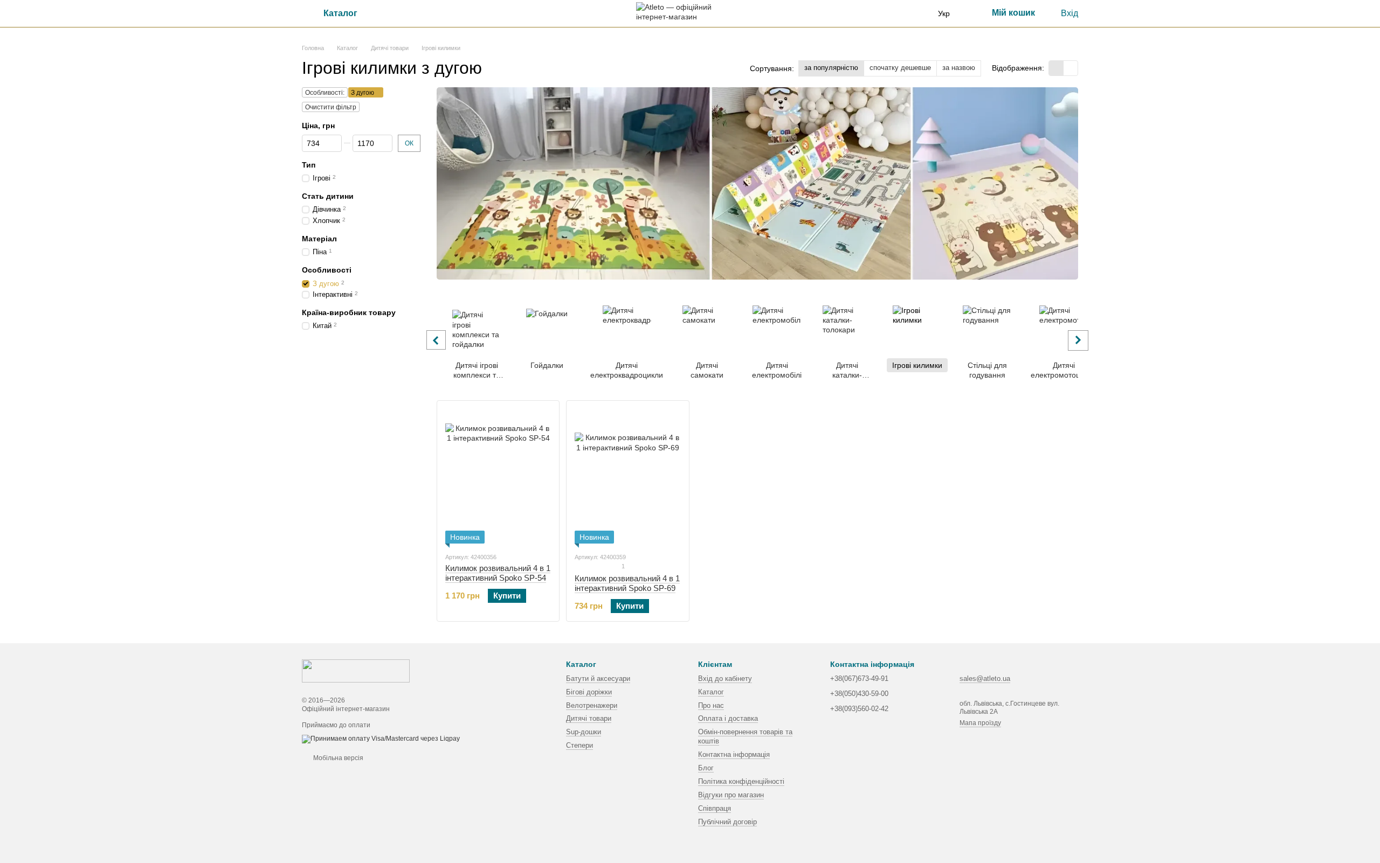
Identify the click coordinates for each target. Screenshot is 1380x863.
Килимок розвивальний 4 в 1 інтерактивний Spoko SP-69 (627, 583)
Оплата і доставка (728, 718)
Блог (706, 768)
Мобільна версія (337, 758)
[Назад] (436, 340)
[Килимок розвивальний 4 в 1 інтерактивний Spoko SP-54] (498, 476)
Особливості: (324, 92)
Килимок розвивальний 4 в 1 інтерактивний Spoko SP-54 (497, 572)
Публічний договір (727, 822)
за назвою (958, 68)
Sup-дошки (583, 732)
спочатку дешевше (900, 68)
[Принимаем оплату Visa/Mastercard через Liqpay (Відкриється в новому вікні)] (381, 738)
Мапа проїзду (980, 723)
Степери (579, 745)
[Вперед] (1078, 340)
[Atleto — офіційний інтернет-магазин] (356, 670)
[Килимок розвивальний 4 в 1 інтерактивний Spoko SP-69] (627, 476)
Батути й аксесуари (598, 678)
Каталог (711, 692)
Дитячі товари (588, 718)
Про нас (711, 705)
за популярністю (831, 68)
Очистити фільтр (330, 107)
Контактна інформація (734, 754)
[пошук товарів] (398, 13)
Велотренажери (591, 705)
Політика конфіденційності (741, 781)
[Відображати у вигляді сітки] (1056, 68)
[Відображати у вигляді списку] (1071, 68)
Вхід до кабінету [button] (725, 678)
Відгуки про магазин (731, 795)
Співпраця (714, 808)
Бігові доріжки (589, 692)
